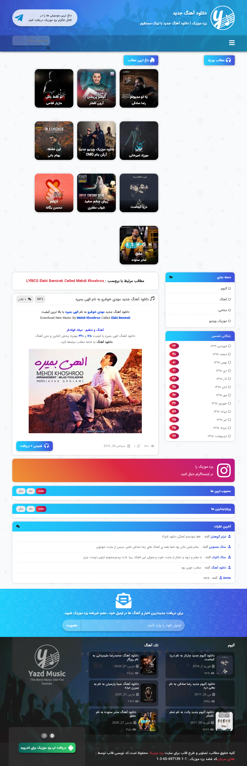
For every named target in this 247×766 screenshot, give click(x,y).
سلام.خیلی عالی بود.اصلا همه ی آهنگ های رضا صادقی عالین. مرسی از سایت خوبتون (147, 547)
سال (21, 491)
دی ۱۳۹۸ (221, 370)
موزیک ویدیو (218, 321)
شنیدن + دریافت (31, 446)
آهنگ (223, 299)
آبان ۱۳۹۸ (221, 387)
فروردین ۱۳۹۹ (219, 346)
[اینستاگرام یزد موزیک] (44, 736)
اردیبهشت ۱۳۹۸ (217, 436)
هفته (41, 491)
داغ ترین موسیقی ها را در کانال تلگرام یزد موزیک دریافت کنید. (50, 17)
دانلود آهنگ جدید (190, 13)
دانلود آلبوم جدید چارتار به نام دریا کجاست (192, 657)
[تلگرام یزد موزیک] (52, 736)
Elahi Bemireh (120, 318)
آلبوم (224, 288)
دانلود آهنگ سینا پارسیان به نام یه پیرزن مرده (116, 685)
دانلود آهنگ (104, 342)
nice (206, 578)
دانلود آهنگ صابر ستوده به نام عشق (116, 714)
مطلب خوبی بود (191, 567)
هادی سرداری (226, 759)
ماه (31, 491)
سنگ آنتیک (219, 557)
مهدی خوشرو (96, 311)
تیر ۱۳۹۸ (222, 420)
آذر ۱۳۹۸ (221, 379)
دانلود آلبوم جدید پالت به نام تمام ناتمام (192, 714)
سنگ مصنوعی (218, 547)
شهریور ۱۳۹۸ (219, 403)
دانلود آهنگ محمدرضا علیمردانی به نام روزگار (115, 657)
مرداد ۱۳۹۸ (220, 411)
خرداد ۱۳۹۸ (220, 428)
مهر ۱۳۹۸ (221, 395)
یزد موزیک (156, 753)
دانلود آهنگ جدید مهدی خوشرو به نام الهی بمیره (112, 299)
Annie (226, 578)
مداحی (222, 310)
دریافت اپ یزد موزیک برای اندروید (43, 747)
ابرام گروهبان (219, 536)
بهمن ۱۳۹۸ (220, 362)
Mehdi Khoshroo (88, 318)
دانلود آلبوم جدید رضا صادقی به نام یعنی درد (191, 685)
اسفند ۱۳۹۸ (220, 354)
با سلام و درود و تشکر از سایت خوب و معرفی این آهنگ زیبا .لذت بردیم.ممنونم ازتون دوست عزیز (142, 557)
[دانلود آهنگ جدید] (223, 18)
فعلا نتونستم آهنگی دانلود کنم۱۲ (181, 536)
